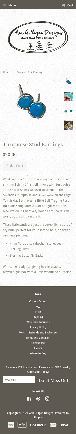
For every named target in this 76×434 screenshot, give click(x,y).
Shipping (38, 317)
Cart (70, 5)
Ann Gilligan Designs (41, 412)
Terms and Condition (38, 337)
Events (38, 348)
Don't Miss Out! (54, 380)
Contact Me (38, 342)
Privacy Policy (38, 327)
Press (38, 311)
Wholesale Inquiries (38, 322)
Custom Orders (38, 301)
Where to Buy (38, 353)
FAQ (38, 306)
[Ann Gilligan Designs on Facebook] (29, 399)
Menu (12, 5)
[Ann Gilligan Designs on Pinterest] (38, 399)
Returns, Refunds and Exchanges (38, 332)
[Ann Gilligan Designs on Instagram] (47, 399)
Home (6, 72)
